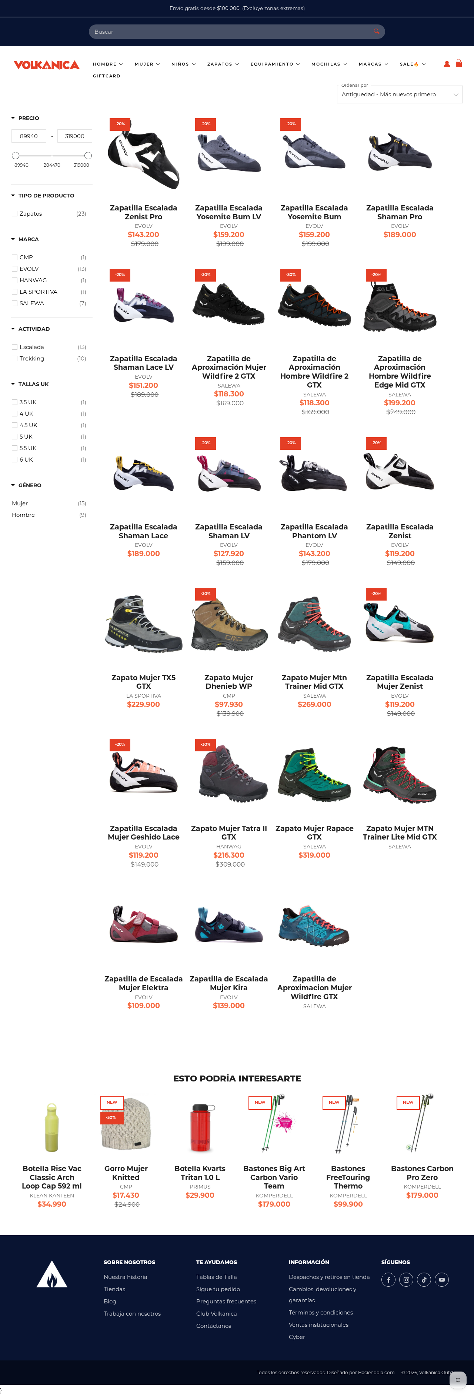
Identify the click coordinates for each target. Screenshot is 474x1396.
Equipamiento (273, 65)
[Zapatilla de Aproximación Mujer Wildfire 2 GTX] (229, 305)
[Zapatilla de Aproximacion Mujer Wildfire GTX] (314, 926)
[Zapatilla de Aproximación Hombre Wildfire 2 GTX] (314, 305)
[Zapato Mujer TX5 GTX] (144, 624)
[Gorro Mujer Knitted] (125, 1123)
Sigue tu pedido (218, 1289)
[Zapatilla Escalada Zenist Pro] (144, 154)
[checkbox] (53, 213)
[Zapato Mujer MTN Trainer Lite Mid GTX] (400, 775)
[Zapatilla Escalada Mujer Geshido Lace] (144, 775)
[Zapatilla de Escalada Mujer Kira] (229, 926)
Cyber (297, 1336)
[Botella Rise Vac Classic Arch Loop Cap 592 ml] (51, 1123)
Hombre (105, 65)
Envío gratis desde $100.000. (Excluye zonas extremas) (237, 8)
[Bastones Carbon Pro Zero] (422, 1123)
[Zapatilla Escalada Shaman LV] (229, 473)
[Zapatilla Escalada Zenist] (400, 473)
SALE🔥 (410, 65)
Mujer (145, 65)
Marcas (371, 65)
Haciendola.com (376, 1372)
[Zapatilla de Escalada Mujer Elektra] (144, 926)
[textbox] (28, 136)
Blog (110, 1301)
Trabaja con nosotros (132, 1313)
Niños (181, 65)
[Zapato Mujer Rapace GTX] (314, 775)
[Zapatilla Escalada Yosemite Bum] (314, 154)
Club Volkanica (216, 1313)
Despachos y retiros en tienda (329, 1276)
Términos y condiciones (321, 1312)
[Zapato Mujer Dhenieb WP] (229, 624)
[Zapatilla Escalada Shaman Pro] (400, 154)
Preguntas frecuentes (226, 1301)
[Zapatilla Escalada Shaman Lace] (144, 473)
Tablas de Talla (216, 1276)
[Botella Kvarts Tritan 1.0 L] (199, 1123)
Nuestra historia (125, 1276)
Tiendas (114, 1289)
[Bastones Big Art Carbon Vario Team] (274, 1123)
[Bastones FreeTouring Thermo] (348, 1123)
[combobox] (228, 31)
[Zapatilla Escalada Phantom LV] (314, 473)
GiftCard (107, 76)
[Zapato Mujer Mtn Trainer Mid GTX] (314, 624)
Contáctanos (213, 1325)
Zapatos (220, 65)
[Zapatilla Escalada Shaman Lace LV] (144, 305)
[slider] (15, 155)
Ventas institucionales (318, 1324)
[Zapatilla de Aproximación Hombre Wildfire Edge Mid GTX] (400, 305)
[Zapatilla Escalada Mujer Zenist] (400, 624)
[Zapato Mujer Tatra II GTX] (229, 775)
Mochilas (327, 65)
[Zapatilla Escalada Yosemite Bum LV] (229, 154)
